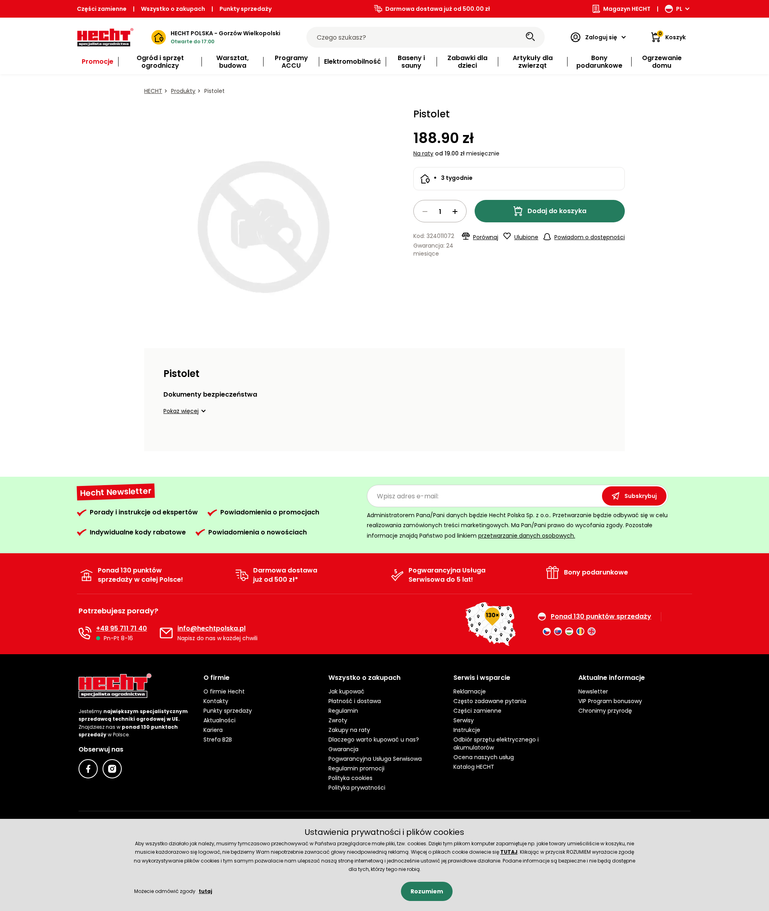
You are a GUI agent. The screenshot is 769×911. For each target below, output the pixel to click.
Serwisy (463, 720)
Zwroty (337, 720)
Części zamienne (102, 9)
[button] (185, 411)
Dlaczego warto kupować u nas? (373, 740)
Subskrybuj (640, 496)
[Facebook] (88, 768)
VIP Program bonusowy (610, 701)
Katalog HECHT (473, 767)
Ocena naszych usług (483, 757)
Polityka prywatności (356, 788)
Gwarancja (343, 749)
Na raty (423, 153)
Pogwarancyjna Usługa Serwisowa (375, 759)
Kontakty (215, 701)
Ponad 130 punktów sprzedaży (601, 616)
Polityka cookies (350, 778)
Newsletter (593, 691)
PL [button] (679, 9)
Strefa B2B (217, 740)
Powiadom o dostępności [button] (589, 237)
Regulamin (343, 711)
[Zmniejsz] (425, 212)
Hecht (153, 91)
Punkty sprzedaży (245, 9)
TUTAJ (508, 852)
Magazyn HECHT (626, 9)
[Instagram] (112, 768)
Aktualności (219, 720)
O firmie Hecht (224, 691)
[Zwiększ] (455, 212)
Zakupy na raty (349, 730)
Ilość (440, 211)
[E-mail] (166, 633)
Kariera (213, 730)
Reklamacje (469, 691)
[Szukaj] (530, 37)
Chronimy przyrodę (605, 711)
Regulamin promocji (356, 768)
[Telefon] (85, 633)
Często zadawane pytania (489, 701)
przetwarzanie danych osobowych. (526, 536)
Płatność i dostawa (354, 701)
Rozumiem (427, 891)
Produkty (183, 91)
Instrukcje (466, 730)
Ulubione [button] (526, 237)
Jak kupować (346, 691)
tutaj (205, 891)
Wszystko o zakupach (173, 9)
